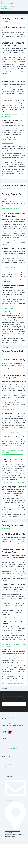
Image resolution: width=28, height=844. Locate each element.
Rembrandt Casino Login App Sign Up (11, 432)
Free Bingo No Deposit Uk (8, 409)
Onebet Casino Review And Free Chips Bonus (13, 482)
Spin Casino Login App (7, 308)
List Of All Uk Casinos (7, 143)
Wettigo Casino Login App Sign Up (10, 208)
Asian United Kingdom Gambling (10, 77)
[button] (2, 12)
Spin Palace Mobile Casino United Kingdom (13, 683)
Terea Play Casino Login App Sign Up (11, 617)
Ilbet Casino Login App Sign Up (10, 267)
